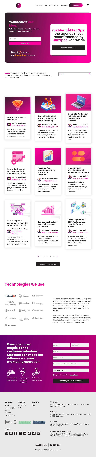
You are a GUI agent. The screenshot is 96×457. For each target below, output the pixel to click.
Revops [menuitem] (7, 410)
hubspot (15, 73)
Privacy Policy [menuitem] (10, 415)
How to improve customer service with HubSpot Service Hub (17, 223)
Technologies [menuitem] (54, 5)
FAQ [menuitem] (19, 408)
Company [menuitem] (9, 402)
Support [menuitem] (21, 402)
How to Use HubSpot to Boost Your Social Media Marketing (47, 118)
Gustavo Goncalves (80, 124)
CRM (27, 73)
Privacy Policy (74, 375)
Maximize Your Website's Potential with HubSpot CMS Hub (78, 170)
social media (45, 75)
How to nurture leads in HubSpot (16, 118)
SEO (22, 73)
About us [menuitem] (8, 405)
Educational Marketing (31, 75)
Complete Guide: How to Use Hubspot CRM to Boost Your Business (78, 117)
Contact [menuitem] (76, 5)
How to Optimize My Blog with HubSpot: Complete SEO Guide (16, 171)
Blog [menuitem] (45, 5)
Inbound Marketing (12, 77)
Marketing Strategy (38, 73)
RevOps (18, 75)
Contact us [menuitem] (22, 405)
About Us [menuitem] (39, 5)
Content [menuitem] (35, 402)
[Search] (89, 74)
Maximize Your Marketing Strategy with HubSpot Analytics (46, 171)
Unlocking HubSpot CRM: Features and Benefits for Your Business (76, 223)
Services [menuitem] (64, 5)
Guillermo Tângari (19, 123)
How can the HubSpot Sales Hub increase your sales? (47, 224)
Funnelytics (9, 75)
